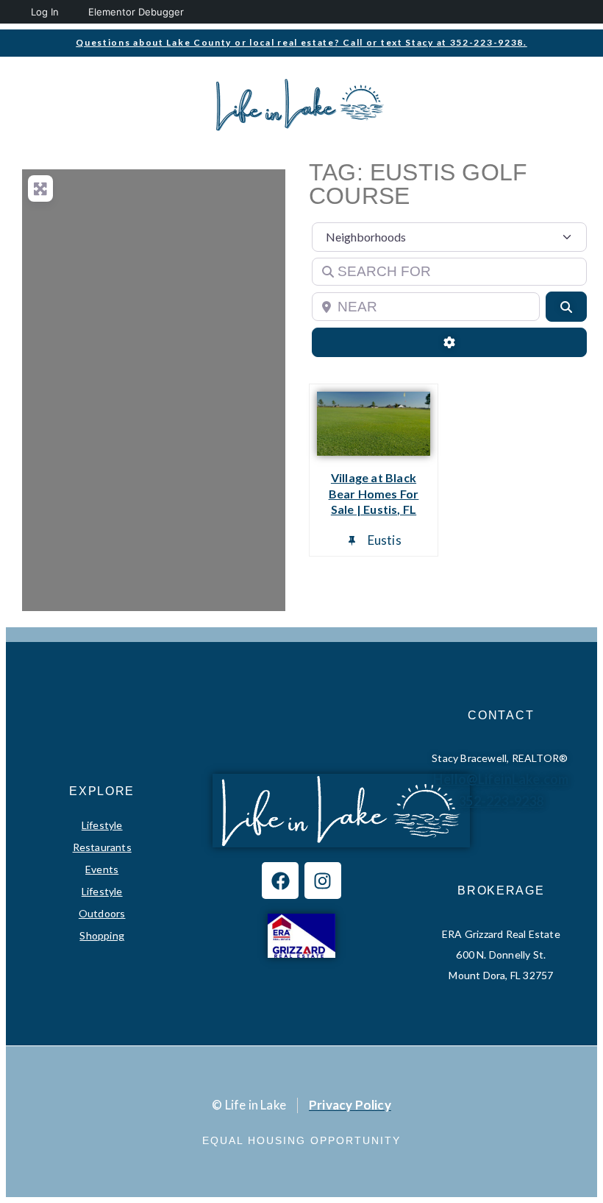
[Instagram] (322, 880)
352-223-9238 (500, 801)
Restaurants (102, 847)
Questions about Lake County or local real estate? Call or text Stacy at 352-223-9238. (301, 42)
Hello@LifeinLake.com (500, 779)
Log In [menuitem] (45, 12)
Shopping (101, 935)
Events (101, 869)
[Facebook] (280, 880)
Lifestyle (102, 825)
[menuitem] (13, 12)
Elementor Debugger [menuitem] (136, 12)
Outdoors (102, 913)
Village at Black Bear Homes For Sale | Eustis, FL (374, 493)
